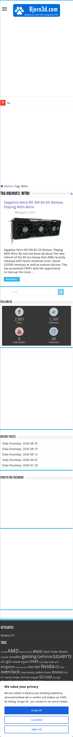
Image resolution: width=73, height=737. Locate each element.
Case (45, 651)
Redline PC (8, 635)
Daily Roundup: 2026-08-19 (20, 449)
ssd (48, 676)
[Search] (61, 292)
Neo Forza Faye (17, 103)
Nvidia (47, 666)
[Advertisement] (36, 56)
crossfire (15, 657)
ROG (65, 672)
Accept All (36, 710)
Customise (36, 719)
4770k (4, 652)
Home (7, 186)
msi (31, 667)
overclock (10, 671)
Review (57, 672)
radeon (39, 672)
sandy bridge (12, 677)
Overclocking (27, 672)
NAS (37, 667)
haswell (16, 661)
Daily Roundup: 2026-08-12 (20, 454)
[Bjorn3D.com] (36, 9)
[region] (36, 709)
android (23, 652)
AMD (13, 651)
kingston (8, 667)
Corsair (4, 657)
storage (56, 677)
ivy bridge (43, 662)
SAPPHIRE (25, 677)
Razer (47, 672)
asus (37, 651)
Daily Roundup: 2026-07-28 (20, 465)
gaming (29, 656)
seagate (34, 677)
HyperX (25, 661)
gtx (8, 662)
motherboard (21, 667)
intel (34, 661)
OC (57, 667)
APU (30, 652)
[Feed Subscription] (72, 193)
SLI (42, 677)
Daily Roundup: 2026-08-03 (20, 460)
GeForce (44, 656)
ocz (62, 667)
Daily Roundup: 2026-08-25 (20, 443)
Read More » (12, 279)
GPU (3, 661)
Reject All (36, 729)
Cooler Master (59, 651)
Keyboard (54, 662)
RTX (3, 677)
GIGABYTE (62, 656)
